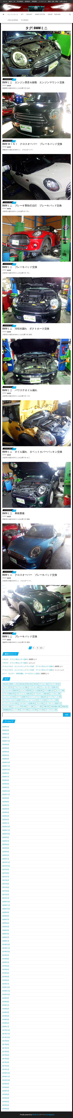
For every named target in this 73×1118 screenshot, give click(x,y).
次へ (41, 648)
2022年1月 (5, 859)
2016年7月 (5, 1091)
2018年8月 (5, 1002)
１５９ (33, 710)
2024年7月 (5, 777)
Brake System (40, 14)
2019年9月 (5, 955)
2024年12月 (6, 762)
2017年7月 (5, 1048)
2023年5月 (5, 812)
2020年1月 (5, 941)
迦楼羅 (9, 85)
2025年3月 (5, 755)
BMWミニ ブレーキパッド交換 (19, 267)
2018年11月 (6, 991)
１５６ (24, 710)
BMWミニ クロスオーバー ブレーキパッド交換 (29, 574)
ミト (30, 706)
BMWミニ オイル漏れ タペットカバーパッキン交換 (32, 451)
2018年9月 (5, 998)
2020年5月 (5, 927)
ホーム (5, 1)
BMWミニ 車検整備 (13, 513)
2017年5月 (5, 1055)
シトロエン (55, 694)
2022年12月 (6, 827)
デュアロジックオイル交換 (13, 700)
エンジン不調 (25, 690)
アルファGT (8, 687)
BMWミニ (14, 684)
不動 (46, 706)
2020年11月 (6, 905)
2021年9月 (5, 869)
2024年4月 (5, 784)
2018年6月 (5, 1009)
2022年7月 (5, 841)
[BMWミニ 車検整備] (36, 485)
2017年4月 (5, 1059)
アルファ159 (55, 684)
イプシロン (34, 687)
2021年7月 (5, 877)
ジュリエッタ (9, 697)
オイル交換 (38, 690)
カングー (60, 690)
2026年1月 (5, 737)
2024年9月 (5, 773)
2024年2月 (5, 787)
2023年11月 (6, 794)
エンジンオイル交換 (10, 690)
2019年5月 (5, 969)
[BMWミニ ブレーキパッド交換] (36, 238)
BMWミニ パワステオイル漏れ (19, 390)
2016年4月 (5, 1102)
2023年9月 (5, 798)
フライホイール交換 (27, 703)
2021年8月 (5, 873)
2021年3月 (5, 891)
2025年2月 (5, 759)
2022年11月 (6, 830)
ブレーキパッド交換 (53, 703)
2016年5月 (5, 1098)
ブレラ (39, 703)
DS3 (22, 684)
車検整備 (7, 710)
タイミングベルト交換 (38, 697)
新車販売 (27, 1)
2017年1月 (5, 1069)
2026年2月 (5, 734)
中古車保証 (24, 20)
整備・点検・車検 (53, 1)
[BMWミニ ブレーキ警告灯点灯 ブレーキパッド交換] (36, 177)
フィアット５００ (10, 703)
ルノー (38, 706)
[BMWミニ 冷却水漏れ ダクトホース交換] (36, 300)
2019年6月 (5, 966)
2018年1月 (5, 1027)
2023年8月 (5, 802)
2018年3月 (5, 1019)
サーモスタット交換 (41, 694)
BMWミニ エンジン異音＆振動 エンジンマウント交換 (33, 82)
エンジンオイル (13, 14)
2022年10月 (6, 834)
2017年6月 (5, 1052)
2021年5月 (5, 884)
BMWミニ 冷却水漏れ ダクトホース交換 (25, 328)
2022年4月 (5, 852)
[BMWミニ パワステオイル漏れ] (36, 362)
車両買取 (34, 1)
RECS (29, 684)
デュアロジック (54, 697)
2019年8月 (5, 959)
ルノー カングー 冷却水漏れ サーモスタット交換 (20, 673)
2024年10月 (6, 769)
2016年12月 (6, 1073)
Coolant (29, 14)
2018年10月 (6, 994)
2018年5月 (5, 1012)
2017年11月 (6, 1034)
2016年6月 (5, 1094)
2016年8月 (5, 1087)
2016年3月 (5, 1105)
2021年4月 (5, 887)
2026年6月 (5, 727)
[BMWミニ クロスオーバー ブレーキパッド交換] (36, 546)
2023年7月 (5, 805)
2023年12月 (6, 791)
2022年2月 (5, 855)
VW (36, 684)
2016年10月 (6, 1080)
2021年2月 (5, 894)
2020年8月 (5, 916)
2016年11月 (6, 1076)
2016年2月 (5, 1109)
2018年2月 (5, 1023)
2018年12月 (6, 987)
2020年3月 (5, 934)
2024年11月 (6, 766)
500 (5, 684)
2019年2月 (5, 980)
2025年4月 (5, 752)
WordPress (35, 1115)
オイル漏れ (49, 690)
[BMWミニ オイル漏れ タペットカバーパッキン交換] (36, 423)
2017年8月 (5, 1044)
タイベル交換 (22, 697)
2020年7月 (5, 919)
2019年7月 (5, 962)
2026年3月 (5, 730)
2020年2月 (5, 937)
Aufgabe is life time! (36, 6)
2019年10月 (6, 952)
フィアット (53, 700)
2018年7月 (5, 1005)
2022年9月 (5, 837)
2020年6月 (5, 923)
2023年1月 (5, 823)
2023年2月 (5, 819)
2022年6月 (5, 844)
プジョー (7, 706)
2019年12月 (6, 944)
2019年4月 (5, 973)
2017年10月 (6, 1037)
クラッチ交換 (9, 694)
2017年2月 (5, 1066)
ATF (22, 14)
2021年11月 (6, 862)
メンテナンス (42, 1)
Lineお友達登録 (13, 20)
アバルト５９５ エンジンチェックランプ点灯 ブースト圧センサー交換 (27, 666)
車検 (64, 706)
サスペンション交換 (24, 694)
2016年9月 (5, 1084)
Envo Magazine (49, 1115)
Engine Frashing (54, 14)
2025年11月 (6, 741)
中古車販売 (20, 1)
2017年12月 (6, 1030)
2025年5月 (5, 748)
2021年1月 (5, 898)
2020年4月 (5, 930)
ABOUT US (12, 1)
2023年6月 (5, 809)
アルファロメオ (21, 687)
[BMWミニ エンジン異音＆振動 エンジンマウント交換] (36, 54)
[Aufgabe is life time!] (3, 14)
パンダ (42, 700)
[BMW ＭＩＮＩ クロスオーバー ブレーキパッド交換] (36, 115)
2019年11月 (6, 948)
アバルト (44, 684)
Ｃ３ (41, 710)
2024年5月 (5, 780)
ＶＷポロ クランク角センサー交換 (14, 659)
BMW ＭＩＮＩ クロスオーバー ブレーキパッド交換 (32, 144)
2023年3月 (5, 816)
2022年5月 (5, 848)
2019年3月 (5, 977)
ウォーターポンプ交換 (49, 687)
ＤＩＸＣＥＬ (51, 710)
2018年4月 (5, 1016)
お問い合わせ (63, 1)
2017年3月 (5, 1062)
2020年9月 (5, 912)
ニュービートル (31, 700)
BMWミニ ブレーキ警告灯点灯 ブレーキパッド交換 (32, 205)
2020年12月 (6, 902)
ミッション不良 (19, 706)
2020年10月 (6, 909)
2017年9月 (5, 1041)
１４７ (16, 710)
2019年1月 (5, 984)
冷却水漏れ (55, 706)
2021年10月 (6, 866)
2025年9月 (5, 744)
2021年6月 (5, 880)
